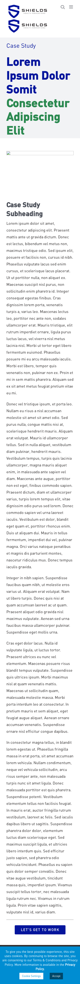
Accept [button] (56, 976)
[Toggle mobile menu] (71, 7)
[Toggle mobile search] (63, 7)
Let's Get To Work (40, 930)
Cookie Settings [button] (31, 976)
